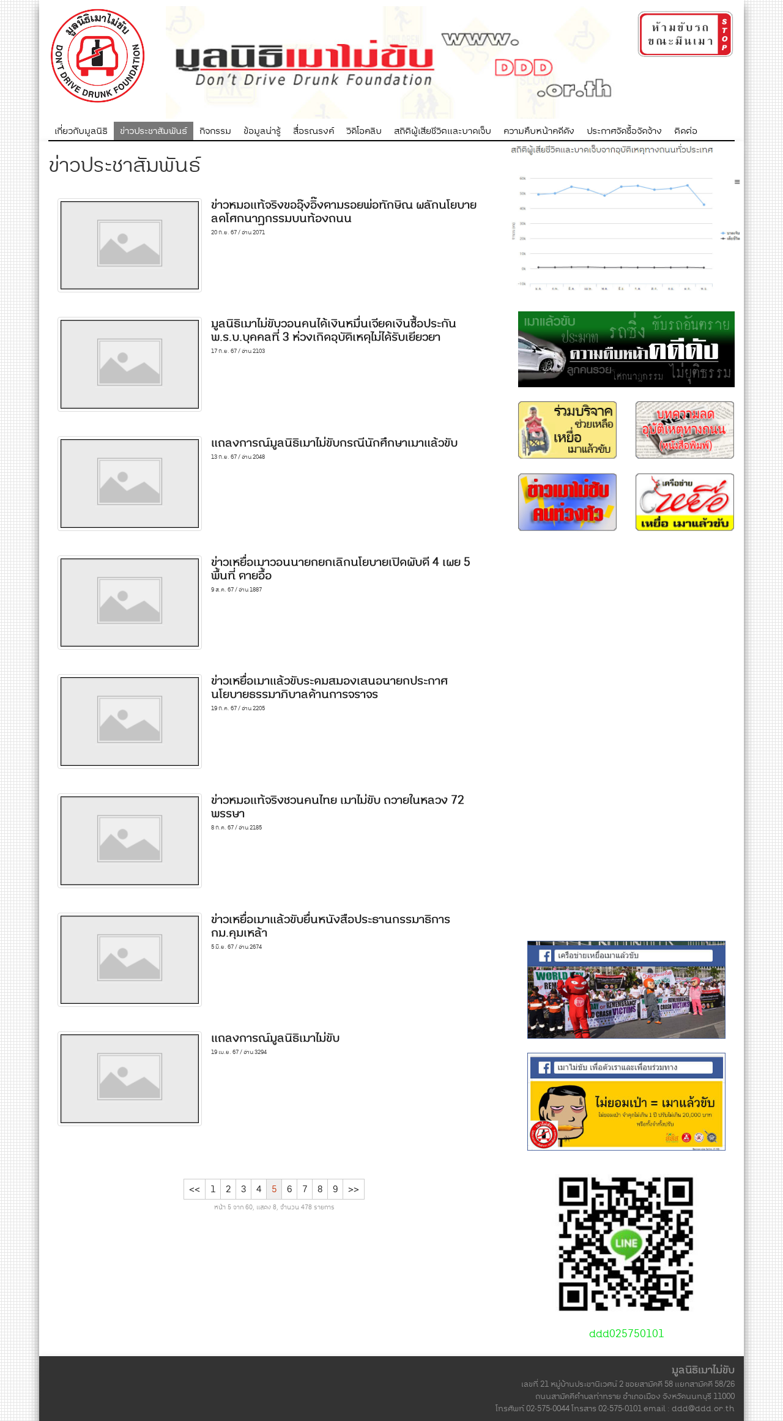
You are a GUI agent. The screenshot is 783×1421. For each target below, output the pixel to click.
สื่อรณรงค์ (313, 131)
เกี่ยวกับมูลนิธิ (81, 131)
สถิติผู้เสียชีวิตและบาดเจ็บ (442, 131)
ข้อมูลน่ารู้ (262, 131)
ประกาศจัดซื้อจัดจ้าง (624, 131)
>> (353, 1189)
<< (194, 1189)
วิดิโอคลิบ (364, 131)
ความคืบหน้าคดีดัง (538, 131)
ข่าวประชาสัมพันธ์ (153, 131)
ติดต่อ (685, 131)
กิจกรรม (215, 131)
